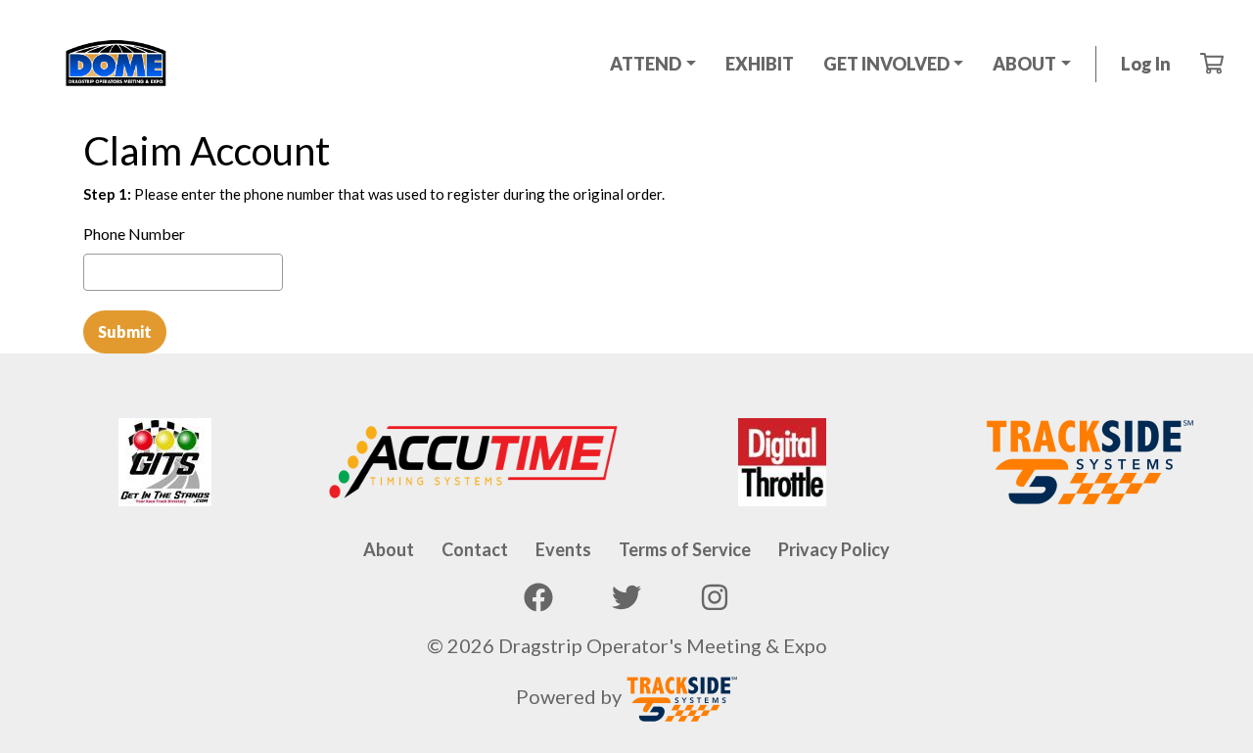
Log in (1146, 63)
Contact (474, 549)
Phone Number (134, 233)
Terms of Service (685, 549)
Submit (125, 331)
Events (563, 549)
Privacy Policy (834, 549)
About (388, 549)
